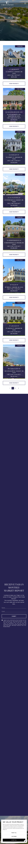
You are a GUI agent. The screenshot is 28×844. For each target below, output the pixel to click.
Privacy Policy (6, 626)
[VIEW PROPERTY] (14, 81)
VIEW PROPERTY (14, 83)
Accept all (14, 840)
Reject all (14, 832)
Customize (14, 836)
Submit (14, 616)
